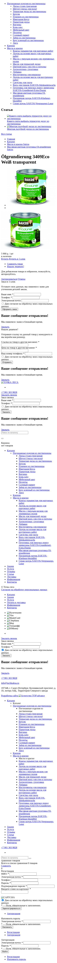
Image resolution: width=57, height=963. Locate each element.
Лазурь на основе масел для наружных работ (32, 507)
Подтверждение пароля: (14, 886)
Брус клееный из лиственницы (28, 40)
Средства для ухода (22, 82)
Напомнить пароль (16, 959)
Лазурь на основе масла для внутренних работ (32, 530)
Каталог (11, 141)
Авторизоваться (9, 279)
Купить (4, 259)
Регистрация (13, 932)
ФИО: (5, 874)
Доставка (11, 576)
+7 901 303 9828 (9, 392)
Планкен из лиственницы (26, 16)
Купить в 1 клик (17, 259)
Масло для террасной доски (26, 64)
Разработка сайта (10, 695)
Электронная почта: (11, 300)
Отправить (7, 362)
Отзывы (11, 571)
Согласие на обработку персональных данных (24, 589)
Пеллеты (17, 32)
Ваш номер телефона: (12, 353)
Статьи (10, 574)
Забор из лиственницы (24, 38)
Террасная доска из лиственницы (29, 11)
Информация (13, 579)
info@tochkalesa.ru (10, 683)
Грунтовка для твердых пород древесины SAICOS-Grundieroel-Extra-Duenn (33, 89)
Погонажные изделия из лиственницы (26, 3)
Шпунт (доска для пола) (25, 9)
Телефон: (6, 297)
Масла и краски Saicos (18, 144)
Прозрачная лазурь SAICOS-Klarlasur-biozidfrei (33, 557)
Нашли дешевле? (15, 266)
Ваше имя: (7, 294)
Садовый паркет (21, 35)
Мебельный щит (21, 30)
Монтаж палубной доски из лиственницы (28, 129)
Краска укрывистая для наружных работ (33, 51)
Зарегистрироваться (11, 908)
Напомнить (7, 927)
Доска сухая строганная (25, 6)
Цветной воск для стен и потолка (29, 66)
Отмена (21, 279)
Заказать (6, 412)
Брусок (16, 14)
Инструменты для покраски (27, 74)
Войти (5, 951)
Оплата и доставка (16, 602)
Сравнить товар (15, 264)
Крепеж (11, 45)
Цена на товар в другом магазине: (19, 347)
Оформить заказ (9, 309)
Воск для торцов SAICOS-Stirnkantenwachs (34, 85)
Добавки (17, 72)
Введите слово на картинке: (16, 889)
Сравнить (6, 866)
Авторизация (13, 913)
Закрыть (5, 327)
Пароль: (6, 883)
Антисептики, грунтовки (25, 69)
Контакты (12, 582)
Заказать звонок (9, 395)
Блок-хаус (18, 27)
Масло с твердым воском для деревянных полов (33, 512)
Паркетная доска (21, 22)
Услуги (10, 569)
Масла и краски (15, 48)
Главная (11, 139)
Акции (10, 566)
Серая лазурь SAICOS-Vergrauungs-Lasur (33, 103)
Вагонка (17, 24)
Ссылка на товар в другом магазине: (20, 342)
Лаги (15, 43)
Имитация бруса (21, 19)
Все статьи (6, 134)
